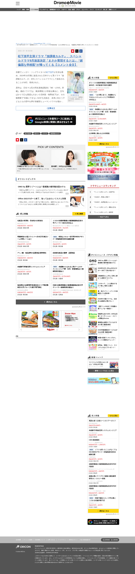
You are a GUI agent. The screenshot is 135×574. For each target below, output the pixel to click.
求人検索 (80, 214)
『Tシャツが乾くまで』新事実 (103, 212)
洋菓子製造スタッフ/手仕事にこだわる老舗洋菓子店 (102, 499)
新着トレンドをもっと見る (104, 371)
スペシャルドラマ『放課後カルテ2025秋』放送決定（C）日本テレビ (75, 97)
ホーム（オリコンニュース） (24, 43)
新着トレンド (112, 9)
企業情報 (115, 540)
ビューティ (85, 9)
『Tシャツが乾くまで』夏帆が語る (104, 207)
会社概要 (18, 539)
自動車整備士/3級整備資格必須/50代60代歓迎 (102, 465)
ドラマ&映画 (34, 9)
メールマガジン (62, 539)
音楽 (27, 9)
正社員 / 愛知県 (68, 225)
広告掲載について (40, 539)
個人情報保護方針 (85, 539)
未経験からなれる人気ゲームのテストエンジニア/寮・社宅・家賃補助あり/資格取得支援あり (103, 111)
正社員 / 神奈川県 (30, 224)
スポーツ (64, 9)
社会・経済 (71, 9)
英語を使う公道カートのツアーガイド (102, 421)
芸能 (23, 9)
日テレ (37, 133)
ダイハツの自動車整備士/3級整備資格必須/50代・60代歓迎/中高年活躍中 (103, 84)
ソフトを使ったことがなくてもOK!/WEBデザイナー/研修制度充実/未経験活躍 (103, 452)
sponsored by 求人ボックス (78, 306)
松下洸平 (50, 72)
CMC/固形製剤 (94, 440)
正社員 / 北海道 (68, 289)
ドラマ (49, 43)
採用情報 (107, 540)
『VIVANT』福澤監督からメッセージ (105, 202)
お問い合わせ (51, 539)
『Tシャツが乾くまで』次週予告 (104, 192)
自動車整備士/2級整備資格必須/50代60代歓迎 (102, 487)
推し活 (105, 9)
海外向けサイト (73, 539)
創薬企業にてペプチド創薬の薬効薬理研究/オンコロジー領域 (102, 477)
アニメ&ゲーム (44, 9)
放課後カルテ (55, 133)
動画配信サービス (55, 9)
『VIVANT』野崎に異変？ (101, 197)
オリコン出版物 (27, 539)
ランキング (98, 9)
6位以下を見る (104, 217)
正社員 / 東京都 (68, 241)
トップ (18, 9)
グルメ (78, 9)
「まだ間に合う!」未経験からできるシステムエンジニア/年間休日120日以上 (102, 97)
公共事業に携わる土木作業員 (99, 133)
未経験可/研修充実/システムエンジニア (103, 124)
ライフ (92, 9)
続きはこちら (52, 302)
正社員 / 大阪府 (68, 272)
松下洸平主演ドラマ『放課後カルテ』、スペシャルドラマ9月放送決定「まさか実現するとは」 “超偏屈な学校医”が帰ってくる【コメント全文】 (50, 60)
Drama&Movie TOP (39, 43)
